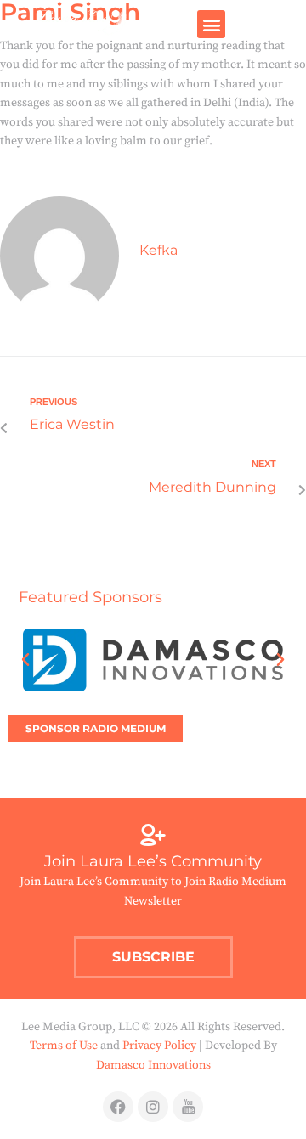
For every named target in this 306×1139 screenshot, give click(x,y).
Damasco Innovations (153, 1065)
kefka (158, 250)
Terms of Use (64, 1045)
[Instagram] (153, 1106)
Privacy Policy (159, 1045)
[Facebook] (118, 1106)
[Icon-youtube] (188, 1106)
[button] (211, 24)
